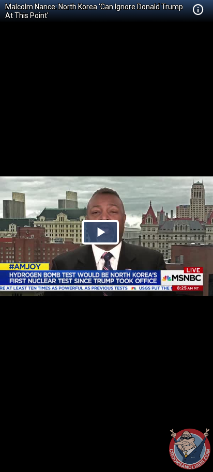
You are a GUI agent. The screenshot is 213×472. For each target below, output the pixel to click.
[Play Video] (100, 232)
